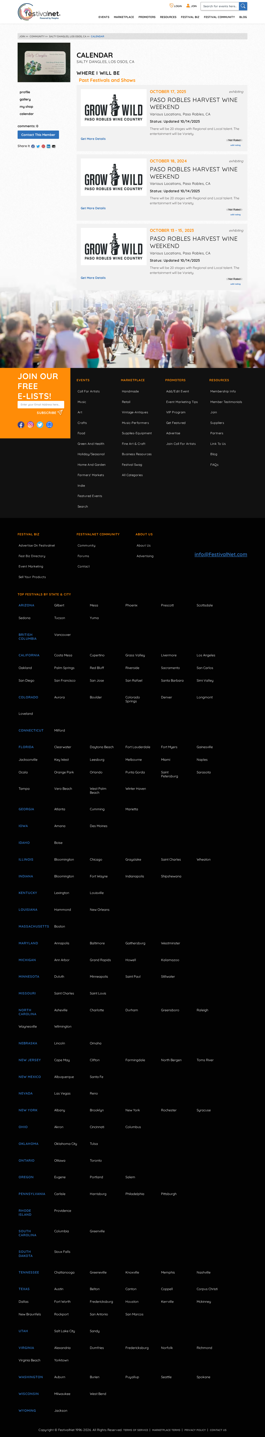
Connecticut (31, 730)
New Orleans (100, 909)
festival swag (132, 465)
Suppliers (217, 423)
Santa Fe (96, 1077)
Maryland (28, 943)
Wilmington (62, 1026)
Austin (58, 1289)
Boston (59, 926)
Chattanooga (64, 1272)
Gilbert (59, 605)
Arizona (26, 605)
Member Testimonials (226, 402)
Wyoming (27, 1410)
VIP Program (176, 412)
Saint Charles (171, 859)
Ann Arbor (62, 960)
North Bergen (171, 1060)
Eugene (60, 1177)
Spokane (203, 1377)
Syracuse (204, 1110)
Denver (166, 697)
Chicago (96, 859)
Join (213, 412)
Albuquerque (64, 1077)
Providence (62, 1210)
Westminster (170, 943)
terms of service (135, 1430)
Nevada (26, 1093)
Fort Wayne (99, 876)
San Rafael (133, 680)
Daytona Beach (102, 747)
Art (80, 412)
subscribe (47, 412)
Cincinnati (97, 1127)
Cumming (97, 809)
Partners (216, 433)
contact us (218, 1430)
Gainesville (205, 747)
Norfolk (167, 1348)
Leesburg (97, 759)
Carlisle (59, 1194)
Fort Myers (169, 747)
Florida (26, 747)
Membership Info (223, 391)
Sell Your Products (32, 577)
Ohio (23, 1127)
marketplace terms (166, 1430)
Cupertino (97, 655)
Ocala (23, 772)
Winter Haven (135, 788)
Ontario (27, 1160)
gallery (25, 99)
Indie (81, 485)
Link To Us (218, 444)
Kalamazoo (170, 960)
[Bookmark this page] (49, 424)
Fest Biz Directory (32, 556)
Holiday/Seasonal (91, 454)
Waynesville (28, 1026)
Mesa (94, 605)
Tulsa (94, 1144)
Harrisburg (98, 1194)
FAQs (214, 465)
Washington (31, 1377)
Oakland (25, 668)
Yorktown (61, 1360)
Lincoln (59, 1043)
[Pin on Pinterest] (43, 146)
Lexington (61, 893)
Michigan (27, 960)
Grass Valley (135, 655)
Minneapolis (99, 976)
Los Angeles (206, 655)
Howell (130, 960)
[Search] (243, 6)
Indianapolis (134, 876)
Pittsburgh (169, 1194)
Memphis (168, 1272)
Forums (83, 556)
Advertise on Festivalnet (37, 545)
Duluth (59, 976)
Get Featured (176, 423)
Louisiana (28, 909)
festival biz (190, 17)
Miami (165, 759)
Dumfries (97, 1348)
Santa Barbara (172, 680)
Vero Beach (63, 788)
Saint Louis (98, 993)
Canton (130, 1289)
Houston (132, 1301)
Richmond (204, 1348)
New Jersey (30, 1060)
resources (168, 17)
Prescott (167, 605)
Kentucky (28, 893)
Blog (243, 17)
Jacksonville (28, 759)
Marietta (131, 809)
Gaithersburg (135, 943)
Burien (94, 1377)
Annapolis (61, 943)
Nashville (204, 1272)
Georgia (26, 809)
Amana (59, 826)
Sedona (24, 618)
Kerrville (167, 1301)
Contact (84, 566)
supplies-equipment (137, 433)
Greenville (97, 1231)
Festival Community (219, 17)
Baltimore (97, 943)
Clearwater (62, 747)
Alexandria (62, 1348)
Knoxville (132, 1272)
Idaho (24, 843)
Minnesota (29, 976)
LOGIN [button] (177, 6)
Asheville (60, 1010)
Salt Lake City (64, 1331)
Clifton (95, 1060)
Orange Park (64, 772)
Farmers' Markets (91, 475)
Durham (131, 1010)
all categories (132, 475)
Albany (59, 1110)
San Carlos (205, 668)
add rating (235, 145)
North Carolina (27, 1012)
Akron (58, 1127)
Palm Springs (64, 668)
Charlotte (97, 1010)
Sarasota (204, 772)
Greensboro (170, 1010)
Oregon (26, 1177)
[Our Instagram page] (30, 424)
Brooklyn (97, 1110)
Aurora (59, 697)
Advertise (173, 433)
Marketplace (124, 17)
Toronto (96, 1160)
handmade (130, 391)
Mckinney (204, 1301)
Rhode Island (25, 1212)
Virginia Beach (29, 1360)
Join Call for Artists (181, 444)
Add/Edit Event (177, 391)
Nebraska (28, 1043)
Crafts (82, 423)
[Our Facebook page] (21, 424)
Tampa (24, 788)
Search (83, 506)
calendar (27, 114)
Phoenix (131, 605)
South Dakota (26, 1254)
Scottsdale (205, 605)
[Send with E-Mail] (53, 146)
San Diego (26, 680)
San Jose (97, 680)
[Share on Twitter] (38, 146)
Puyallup (132, 1377)
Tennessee (29, 1272)
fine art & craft (133, 444)
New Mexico (30, 1077)
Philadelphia (134, 1194)
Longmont (205, 697)
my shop (26, 106)
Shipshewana (171, 876)
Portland (96, 1177)
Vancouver (62, 635)
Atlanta (59, 809)
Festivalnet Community (98, 534)
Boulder (96, 697)
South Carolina (27, 1233)
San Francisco (65, 680)
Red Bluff (97, 668)
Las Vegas (62, 1093)
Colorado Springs (132, 699)
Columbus (133, 1127)
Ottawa (59, 1160)
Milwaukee (62, 1394)
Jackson (60, 1410)
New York (28, 1110)
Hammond (62, 909)
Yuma (94, 618)
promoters (147, 17)
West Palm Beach (98, 790)
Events (83, 380)
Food (81, 433)
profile (25, 92)
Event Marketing (31, 566)
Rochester (169, 1110)
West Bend (98, 1394)
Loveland (26, 713)
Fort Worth (62, 1301)
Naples (202, 759)
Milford (59, 730)
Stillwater (168, 976)
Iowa (23, 826)
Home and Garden (92, 465)
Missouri (27, 993)
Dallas (24, 1301)
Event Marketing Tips (182, 402)
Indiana (26, 876)
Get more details (93, 139)
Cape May (62, 1060)
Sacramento (170, 668)
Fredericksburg (101, 1301)
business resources (137, 454)
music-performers (135, 423)
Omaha (95, 1043)
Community (86, 545)
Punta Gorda (135, 772)
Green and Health (91, 444)
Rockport (61, 1314)
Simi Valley (205, 680)
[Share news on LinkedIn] (48, 146)
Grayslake (133, 859)
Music (82, 402)
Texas (24, 1289)
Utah (23, 1331)
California (29, 655)
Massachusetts (32, 926)
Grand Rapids (100, 960)
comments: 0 (28, 126)
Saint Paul (133, 976)
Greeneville (98, 1272)
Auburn (59, 1377)
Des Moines (98, 826)
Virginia (26, 1348)
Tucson (59, 618)
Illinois (26, 859)
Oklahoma (29, 1144)
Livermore (169, 655)
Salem (130, 1177)
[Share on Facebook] (33, 146)
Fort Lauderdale (137, 747)
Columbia (61, 1231)
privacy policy (195, 1430)
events (104, 17)
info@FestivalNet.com (221, 554)
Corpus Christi (207, 1289)
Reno (94, 1093)
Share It (24, 146)
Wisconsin (29, 1394)
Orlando (96, 772)
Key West (61, 759)
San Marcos (134, 1314)
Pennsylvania (32, 1194)
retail (126, 402)
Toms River (205, 1060)
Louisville (97, 893)
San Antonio (99, 1314)
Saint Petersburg (169, 774)
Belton (95, 1289)
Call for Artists (89, 391)
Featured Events (90, 496)
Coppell (167, 1289)
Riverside (132, 668)
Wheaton (204, 859)
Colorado (28, 697)
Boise (58, 843)
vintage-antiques (135, 412)
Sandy (95, 1331)
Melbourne (133, 759)
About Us (144, 534)
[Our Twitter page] (40, 424)
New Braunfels (30, 1314)
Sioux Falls (62, 1252)
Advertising (145, 556)
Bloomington (64, 859)
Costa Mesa (63, 655)
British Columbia (28, 637)
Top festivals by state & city (44, 594)
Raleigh (202, 1010)
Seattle (166, 1377)
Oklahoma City (65, 1144)
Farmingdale (135, 1060)
